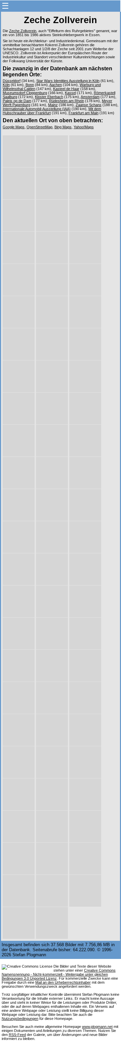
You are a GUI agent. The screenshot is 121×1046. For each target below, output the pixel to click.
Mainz (53, 105)
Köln (6, 85)
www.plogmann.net (97, 1027)
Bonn (30, 85)
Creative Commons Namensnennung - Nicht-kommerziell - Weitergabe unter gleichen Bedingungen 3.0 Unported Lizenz (59, 974)
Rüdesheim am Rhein (66, 101)
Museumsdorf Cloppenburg (25, 93)
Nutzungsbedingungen (20, 1019)
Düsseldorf (12, 81)
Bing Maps (63, 127)
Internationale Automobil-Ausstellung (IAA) (37, 109)
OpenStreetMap (39, 127)
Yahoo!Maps (84, 127)
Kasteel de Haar (66, 89)
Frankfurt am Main (83, 113)
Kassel (70, 93)
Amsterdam (90, 97)
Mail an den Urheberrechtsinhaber (63, 982)
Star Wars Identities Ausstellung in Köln (67, 81)
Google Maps (14, 127)
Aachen (55, 85)
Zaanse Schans (89, 105)
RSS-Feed (17, 1035)
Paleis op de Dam (17, 101)
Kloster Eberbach (49, 97)
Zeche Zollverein (22, 31)
